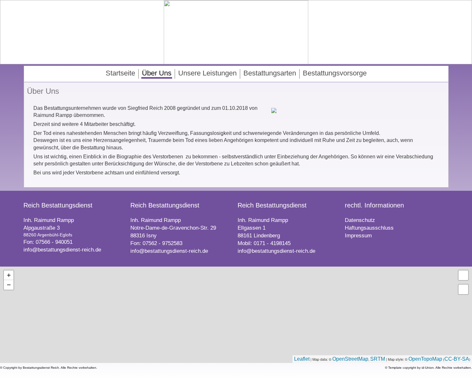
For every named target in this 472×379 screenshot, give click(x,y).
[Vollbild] (463, 275)
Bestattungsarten (269, 73)
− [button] (9, 285)
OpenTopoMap (425, 359)
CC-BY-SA (456, 359)
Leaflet (302, 359)
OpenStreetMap (350, 359)
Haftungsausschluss (369, 228)
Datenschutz (360, 220)
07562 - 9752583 (162, 243)
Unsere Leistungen (207, 73)
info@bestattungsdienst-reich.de (62, 250)
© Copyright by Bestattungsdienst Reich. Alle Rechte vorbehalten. (48, 367)
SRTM (377, 359)
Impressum (358, 236)
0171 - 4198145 (272, 243)
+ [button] (9, 275)
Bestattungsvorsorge (335, 73)
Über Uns (156, 73)
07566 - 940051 (54, 242)
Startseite (120, 73)
